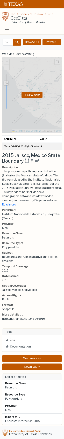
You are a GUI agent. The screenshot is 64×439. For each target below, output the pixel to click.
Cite (12, 339)
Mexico (32, 289)
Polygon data (13, 398)
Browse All (32, 42)
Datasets (11, 387)
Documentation (20, 346)
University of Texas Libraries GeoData (27, 19)
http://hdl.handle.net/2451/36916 (23, 318)
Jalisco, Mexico (12, 289)
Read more (9, 204)
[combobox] (8, 42)
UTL (27, 433)
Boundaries (9, 256)
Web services (32, 358)
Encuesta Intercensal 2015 (22, 421)
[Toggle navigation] (7, 29)
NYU (5, 228)
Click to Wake (32, 95)
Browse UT (52, 42)
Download (31, 366)
